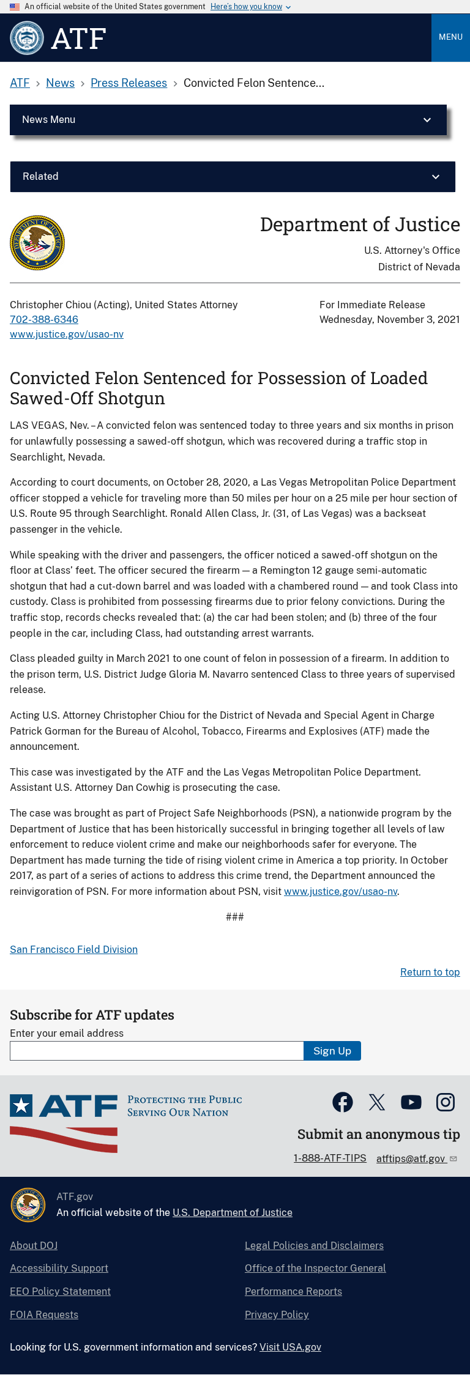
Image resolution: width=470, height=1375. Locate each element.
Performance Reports (293, 1291)
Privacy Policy (277, 1315)
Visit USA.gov (290, 1347)
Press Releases (129, 82)
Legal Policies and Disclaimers (314, 1245)
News (60, 82)
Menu (451, 37)
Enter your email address (67, 1033)
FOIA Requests (44, 1315)
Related (41, 176)
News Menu (48, 119)
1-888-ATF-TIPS (330, 1158)
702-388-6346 (44, 319)
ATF (20, 82)
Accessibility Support (59, 1268)
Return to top (430, 972)
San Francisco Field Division (74, 949)
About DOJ (34, 1245)
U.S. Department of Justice (233, 1212)
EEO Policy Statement (60, 1291)
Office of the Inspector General (315, 1268)
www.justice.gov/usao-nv (67, 334)
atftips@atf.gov (411, 1159)
